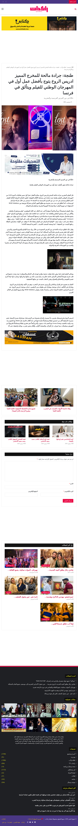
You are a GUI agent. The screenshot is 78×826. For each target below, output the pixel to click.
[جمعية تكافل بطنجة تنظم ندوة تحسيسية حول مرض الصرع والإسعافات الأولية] (14, 710)
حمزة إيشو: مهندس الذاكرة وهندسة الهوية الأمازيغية (60, 690)
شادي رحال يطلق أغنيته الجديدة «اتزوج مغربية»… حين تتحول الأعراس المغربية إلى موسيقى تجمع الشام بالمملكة (41, 684)
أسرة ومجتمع (71, 754)
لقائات (73, 776)
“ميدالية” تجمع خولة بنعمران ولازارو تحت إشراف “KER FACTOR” (55, 681)
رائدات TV (72, 763)
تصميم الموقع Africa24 (35, 819)
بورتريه (73, 757)
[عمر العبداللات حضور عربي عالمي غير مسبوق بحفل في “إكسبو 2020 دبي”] (39, 725)
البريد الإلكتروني (68, 491)
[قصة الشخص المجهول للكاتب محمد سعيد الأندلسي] (15, 431)
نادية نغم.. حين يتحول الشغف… (26, 597)
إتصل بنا (10, 822)
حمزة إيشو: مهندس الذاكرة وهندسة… (59, 597)
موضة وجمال (71, 782)
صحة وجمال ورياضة (69, 766)
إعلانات (4, 819)
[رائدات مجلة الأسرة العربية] (39, 9)
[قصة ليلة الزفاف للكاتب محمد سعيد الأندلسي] (39, 431)
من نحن (4, 822)
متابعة (73, 779)
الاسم (71, 483)
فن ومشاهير (71, 769)
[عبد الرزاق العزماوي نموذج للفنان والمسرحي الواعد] (39, 710)
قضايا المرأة (71, 773)
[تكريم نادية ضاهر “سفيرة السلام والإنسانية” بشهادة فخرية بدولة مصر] (64, 710)
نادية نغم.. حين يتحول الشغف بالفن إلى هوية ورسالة (59, 693)
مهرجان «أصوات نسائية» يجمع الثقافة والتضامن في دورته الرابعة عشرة (48, 2)
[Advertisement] (39, 46)
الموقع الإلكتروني (33, 491)
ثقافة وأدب (63, 67)
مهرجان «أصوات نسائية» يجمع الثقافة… (23, 570)
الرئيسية (69, 67)
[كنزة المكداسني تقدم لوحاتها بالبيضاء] (63, 431)
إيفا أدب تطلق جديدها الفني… (62, 624)
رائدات (23, 822)
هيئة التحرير (16, 822)
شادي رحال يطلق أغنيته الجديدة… (60, 570)
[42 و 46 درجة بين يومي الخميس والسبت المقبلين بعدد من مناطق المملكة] (64, 725)
